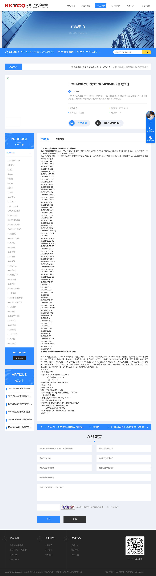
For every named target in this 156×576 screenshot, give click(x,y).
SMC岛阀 (11, 261)
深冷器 (10, 170)
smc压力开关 (13, 334)
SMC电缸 (11, 284)
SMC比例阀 (12, 325)
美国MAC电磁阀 (16, 545)
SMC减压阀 (12, 343)
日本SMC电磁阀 (14, 220)
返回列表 (96, 427)
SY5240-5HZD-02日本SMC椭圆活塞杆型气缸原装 (70, 427)
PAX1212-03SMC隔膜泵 (87, 52)
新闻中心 (116, 5)
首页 (84, 67)
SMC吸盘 (11, 321)
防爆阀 (10, 174)
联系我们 (145, 5)
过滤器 (10, 188)
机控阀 (10, 179)
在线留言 (60, 139)
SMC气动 (11, 311)
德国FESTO (15, 560)
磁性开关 (11, 165)
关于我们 (86, 5)
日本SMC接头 (13, 206)
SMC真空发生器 (14, 316)
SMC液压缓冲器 (14, 161)
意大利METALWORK (18, 550)
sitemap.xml (139, 572)
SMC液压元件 (13, 275)
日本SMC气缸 (13, 215)
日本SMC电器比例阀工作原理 (20, 427)
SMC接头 (11, 247)
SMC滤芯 (11, 197)
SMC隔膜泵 (12, 234)
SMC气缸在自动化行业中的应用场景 (20, 388)
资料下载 (75, 555)
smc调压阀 (12, 293)
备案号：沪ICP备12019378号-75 (69, 572)
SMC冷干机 (12, 266)
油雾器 (10, 193)
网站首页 (71, 5)
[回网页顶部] (150, 123)
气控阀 (10, 183)
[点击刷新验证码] (68, 507)
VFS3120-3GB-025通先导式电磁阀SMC (37, 52)
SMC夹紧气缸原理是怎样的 (20, 419)
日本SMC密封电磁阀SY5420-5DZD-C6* (129, 427)
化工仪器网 (119, 572)
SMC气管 (11, 252)
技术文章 (131, 5)
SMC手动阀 (12, 270)
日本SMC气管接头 (15, 229)
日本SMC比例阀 (14, 225)
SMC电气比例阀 (14, 238)
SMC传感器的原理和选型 (19, 412)
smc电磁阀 (12, 307)
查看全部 (19, 358)
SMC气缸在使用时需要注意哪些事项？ (20, 396)
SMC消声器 (12, 330)
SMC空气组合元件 (15, 302)
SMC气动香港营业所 (65, 52)
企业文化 (48, 550)
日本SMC (106, 67)
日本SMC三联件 (14, 211)
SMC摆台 (11, 257)
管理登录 (129, 572)
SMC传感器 (12, 279)
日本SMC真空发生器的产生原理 (20, 404)
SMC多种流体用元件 (15, 298)
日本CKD (14, 555)
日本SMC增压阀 (14, 289)
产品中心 (101, 5)
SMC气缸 (11, 339)
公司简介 (48, 545)
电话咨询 (150, 131)
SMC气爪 (11, 243)
